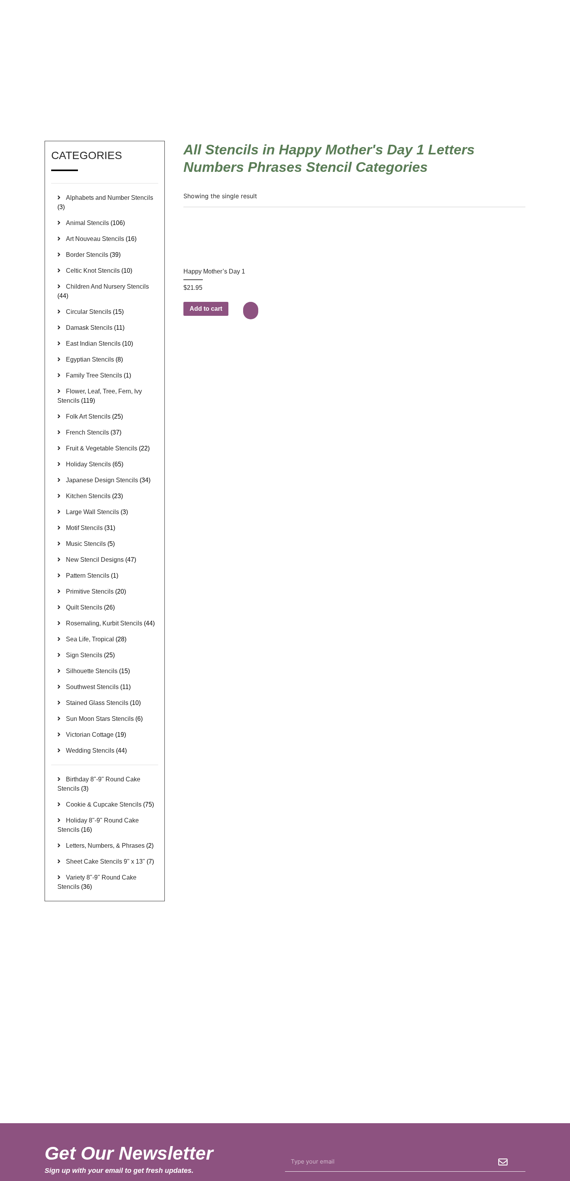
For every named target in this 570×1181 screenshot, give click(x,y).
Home (309, 95)
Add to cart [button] (206, 308)
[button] (251, 310)
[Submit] (502, 1162)
